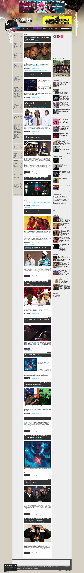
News (14, 45)
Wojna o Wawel (16, 142)
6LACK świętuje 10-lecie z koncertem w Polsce (64, 165)
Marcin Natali (15, 184)
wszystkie (68, 153)
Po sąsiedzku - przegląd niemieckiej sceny (17, 90)
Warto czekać (15, 108)
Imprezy (14, 154)
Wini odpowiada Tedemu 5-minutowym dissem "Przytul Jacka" (64, 90)
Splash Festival (16, 137)
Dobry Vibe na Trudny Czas (17, 71)
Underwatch (15, 106)
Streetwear (15, 55)
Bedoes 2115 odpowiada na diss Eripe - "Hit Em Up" (64, 110)
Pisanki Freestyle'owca (17, 88)
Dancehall (15, 162)
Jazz (14, 167)
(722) (21, 189)
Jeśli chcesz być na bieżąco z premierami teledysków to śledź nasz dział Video (37, 202)
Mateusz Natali (15, 178)
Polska (14, 47)
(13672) (21, 178)
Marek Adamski (37, 139)
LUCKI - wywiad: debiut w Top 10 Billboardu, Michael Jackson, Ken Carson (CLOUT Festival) (64, 271)
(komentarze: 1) (42, 213)
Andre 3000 (32, 244)
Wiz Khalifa (30, 133)
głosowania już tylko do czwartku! (38, 65)
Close (15, 565)
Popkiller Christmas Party (17, 132)
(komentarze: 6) (42, 249)
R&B (14, 169)
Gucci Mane (30, 315)
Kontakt (60, 31)
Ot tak (14, 85)
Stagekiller (15, 99)
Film (14, 37)
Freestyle (15, 38)
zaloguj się (23, 31)
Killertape (15, 78)
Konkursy (15, 123)
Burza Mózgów (15, 117)
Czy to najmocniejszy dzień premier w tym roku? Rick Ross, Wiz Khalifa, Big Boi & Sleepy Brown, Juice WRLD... (37, 103)
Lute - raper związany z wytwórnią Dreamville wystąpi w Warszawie (63, 179)
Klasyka (14, 42)
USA (27, 28)
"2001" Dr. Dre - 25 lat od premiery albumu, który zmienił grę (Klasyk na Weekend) (64, 245)
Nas (26, 70)
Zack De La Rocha (28, 173)
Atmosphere (42, 70)
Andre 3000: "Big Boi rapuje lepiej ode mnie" (36, 247)
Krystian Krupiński (16, 183)
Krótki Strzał (15, 80)
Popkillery (15, 135)
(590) (21, 193)
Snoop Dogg (30, 350)
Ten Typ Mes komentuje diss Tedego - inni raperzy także (64, 83)
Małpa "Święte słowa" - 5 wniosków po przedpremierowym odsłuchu (64, 224)
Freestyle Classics (16, 75)
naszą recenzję (36, 342)
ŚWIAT (31, 28)
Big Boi (32, 70)
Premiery (14, 48)
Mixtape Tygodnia (16, 82)
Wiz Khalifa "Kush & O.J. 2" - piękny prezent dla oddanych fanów (64, 231)
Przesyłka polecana (16, 96)
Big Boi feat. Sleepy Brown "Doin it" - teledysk (36, 177)
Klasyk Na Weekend (16, 79)
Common (30, 70)
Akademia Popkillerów (17, 116)
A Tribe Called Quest (31, 415)
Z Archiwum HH (16, 109)
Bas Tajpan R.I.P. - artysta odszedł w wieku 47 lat (64, 96)
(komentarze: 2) (43, 76)
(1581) (21, 184)
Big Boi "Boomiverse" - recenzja (32, 354)
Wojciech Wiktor (16, 194)
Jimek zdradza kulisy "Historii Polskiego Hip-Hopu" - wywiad (63, 141)
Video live (15, 157)
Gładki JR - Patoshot (63, 146)
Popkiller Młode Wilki (16, 134)
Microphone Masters (16, 124)
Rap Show (15, 97)
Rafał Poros (15, 193)
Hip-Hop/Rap (15, 166)
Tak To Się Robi (16, 103)
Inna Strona (15, 77)
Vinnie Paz (35, 70)
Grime (14, 165)
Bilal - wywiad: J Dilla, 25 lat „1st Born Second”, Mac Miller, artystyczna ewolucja (64, 257)
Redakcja (15, 188)
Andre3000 (35, 173)
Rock (14, 172)
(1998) (21, 183)
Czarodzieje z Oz (16, 67)
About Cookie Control (5, 565)
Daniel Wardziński (16, 182)
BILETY (14, 30)
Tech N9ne (38, 70)
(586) (21, 194)
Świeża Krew (15, 102)
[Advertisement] (62, 48)
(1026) (21, 187)
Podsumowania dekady (17, 129)
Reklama (64, 31)
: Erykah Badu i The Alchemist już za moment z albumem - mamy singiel (61, 197)
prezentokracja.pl (56, 295)
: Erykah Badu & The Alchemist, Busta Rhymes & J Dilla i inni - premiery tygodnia (61, 200)
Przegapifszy (15, 95)
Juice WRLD (41, 133)
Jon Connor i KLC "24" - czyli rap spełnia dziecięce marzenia (64, 217)
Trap (14, 174)
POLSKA (22, 28)
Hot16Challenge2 (16, 76)
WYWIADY (51, 28)
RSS (69, 31)
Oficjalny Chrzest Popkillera (16, 127)
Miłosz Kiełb (15, 185)
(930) (21, 188)
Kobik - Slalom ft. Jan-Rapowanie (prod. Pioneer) (64, 134)
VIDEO (56, 28)
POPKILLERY (16, 28)
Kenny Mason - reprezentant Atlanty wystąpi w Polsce (64, 158)
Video (14, 59)
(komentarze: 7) (41, 285)
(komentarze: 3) (41, 356)
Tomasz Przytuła (37, 213)
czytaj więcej (7, 571)
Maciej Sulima (15, 187)
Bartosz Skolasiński (16, 179)
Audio (14, 146)
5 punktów (15, 65)
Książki (14, 44)
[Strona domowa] (22, 20)
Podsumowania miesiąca (17, 91)
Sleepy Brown (30, 99)
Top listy (14, 57)
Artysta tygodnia (16, 66)
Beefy (14, 35)
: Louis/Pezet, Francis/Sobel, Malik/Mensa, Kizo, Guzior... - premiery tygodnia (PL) (61, 210)
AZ (27, 70)
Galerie (14, 147)
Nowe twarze (15, 46)
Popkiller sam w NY (16, 93)
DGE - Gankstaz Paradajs (64, 126)
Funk (14, 164)
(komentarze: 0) (41, 179)
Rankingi (14, 52)
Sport (14, 54)
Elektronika (15, 163)
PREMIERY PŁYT (37, 28)
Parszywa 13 (15, 87)
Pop (14, 168)
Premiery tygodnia (16, 94)
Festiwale (15, 153)
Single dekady (15, 136)
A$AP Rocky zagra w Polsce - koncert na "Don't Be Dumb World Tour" (64, 172)
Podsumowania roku (16, 131)
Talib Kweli (46, 70)
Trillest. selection (16, 105)
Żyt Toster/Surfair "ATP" (63, 119)
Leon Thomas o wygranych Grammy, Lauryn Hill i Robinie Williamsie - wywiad (64, 285)
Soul (14, 173)
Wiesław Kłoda (15, 189)
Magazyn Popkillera (16, 81)
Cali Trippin (15, 118)
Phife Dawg (38, 415)
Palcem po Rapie (16, 86)
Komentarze (15, 43)
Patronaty (55, 31)
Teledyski (15, 148)
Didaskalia (15, 68)
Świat (14, 56)
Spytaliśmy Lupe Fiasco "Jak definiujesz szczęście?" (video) (64, 278)
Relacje (14, 156)
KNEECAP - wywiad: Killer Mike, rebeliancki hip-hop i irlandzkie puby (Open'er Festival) (64, 264)
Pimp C (33, 315)
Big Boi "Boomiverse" (30, 418)
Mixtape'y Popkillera (16, 125)
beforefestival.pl (56, 296)
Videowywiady (15, 138)
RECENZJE (45, 28)
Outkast (33, 173)
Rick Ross (27, 133)
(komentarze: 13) (43, 107)
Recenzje (15, 53)
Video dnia (15, 107)
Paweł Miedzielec (16, 186)
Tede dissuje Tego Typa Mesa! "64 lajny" (63, 103)
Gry (14, 41)
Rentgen (14, 98)
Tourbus (14, 104)
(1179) (21, 186)
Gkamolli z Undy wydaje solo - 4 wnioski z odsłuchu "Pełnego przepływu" (64, 238)
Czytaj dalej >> (27, 68)
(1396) (21, 185)
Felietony (15, 36)
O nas (51, 31)
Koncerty (14, 155)
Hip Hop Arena (15, 119)
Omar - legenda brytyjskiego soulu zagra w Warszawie (64, 185)
